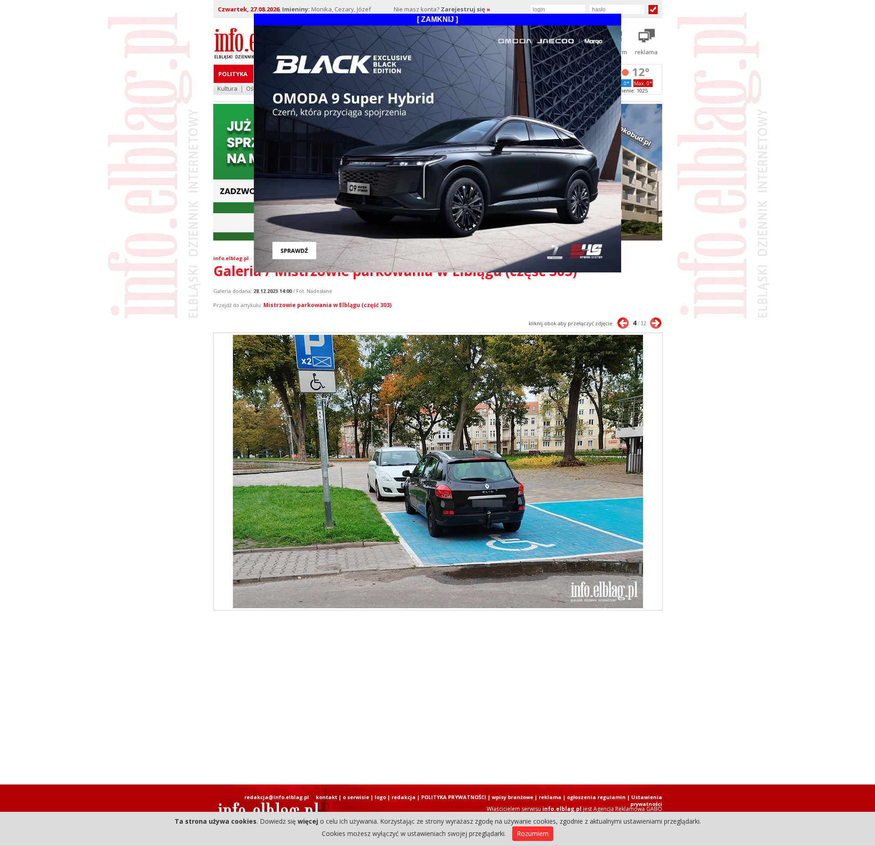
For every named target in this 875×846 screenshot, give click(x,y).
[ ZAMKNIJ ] (437, 19)
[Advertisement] (437, 697)
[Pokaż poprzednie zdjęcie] (623, 323)
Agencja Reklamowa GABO (627, 809)
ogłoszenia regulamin (596, 797)
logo (380, 797)
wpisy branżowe (512, 797)
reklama (550, 797)
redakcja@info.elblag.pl (276, 797)
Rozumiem (533, 833)
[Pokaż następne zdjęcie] (656, 323)
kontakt (326, 797)
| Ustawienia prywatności (644, 800)
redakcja (403, 797)
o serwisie (356, 797)
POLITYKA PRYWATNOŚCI (453, 797)
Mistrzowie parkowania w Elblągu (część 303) (327, 305)
